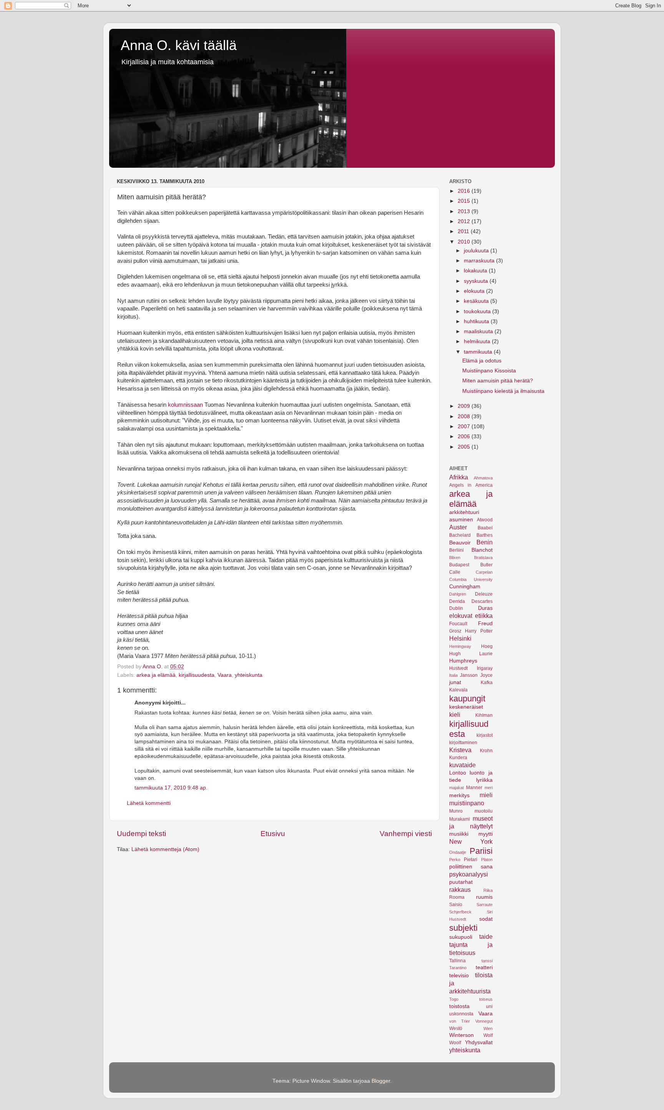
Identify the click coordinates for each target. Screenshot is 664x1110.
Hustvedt (458, 668)
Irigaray (485, 668)
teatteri (484, 967)
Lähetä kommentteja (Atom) (165, 849)
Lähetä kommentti (149, 803)
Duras (485, 608)
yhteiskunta (248, 675)
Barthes (484, 535)
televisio (459, 975)
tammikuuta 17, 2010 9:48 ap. (171, 788)
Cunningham (464, 586)
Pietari (470, 859)
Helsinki (460, 638)
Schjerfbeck (460, 912)
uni (489, 1006)
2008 (464, 416)
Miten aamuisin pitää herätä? (497, 381)
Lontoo (457, 773)
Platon (487, 859)
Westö (455, 1028)
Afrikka (458, 477)
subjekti (463, 928)
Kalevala (458, 690)
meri (489, 787)
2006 (464, 436)
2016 (464, 191)
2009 (464, 406)
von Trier (459, 1021)
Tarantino (457, 967)
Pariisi (481, 851)
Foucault (458, 623)
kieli (454, 714)
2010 (464, 242)
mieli (486, 794)
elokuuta (475, 291)
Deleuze (484, 594)
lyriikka (484, 780)
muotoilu (484, 811)
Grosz (455, 631)
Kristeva (460, 749)
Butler (486, 565)
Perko (454, 859)
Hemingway (460, 646)
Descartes (482, 601)
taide (486, 936)
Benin (484, 542)
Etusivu (273, 834)
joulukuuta (477, 251)
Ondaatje (457, 852)
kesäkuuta (477, 301)
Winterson (461, 1035)
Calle (454, 572)
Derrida (457, 601)
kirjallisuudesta (196, 675)
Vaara (224, 675)
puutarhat (461, 882)
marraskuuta (480, 261)
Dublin (456, 608)
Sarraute (484, 904)
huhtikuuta (477, 321)
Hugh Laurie (471, 653)
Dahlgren (457, 594)
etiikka (484, 615)
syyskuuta (477, 281)
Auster (458, 527)
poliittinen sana (471, 867)
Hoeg (487, 646)
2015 (464, 201)
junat (455, 682)
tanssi (487, 960)
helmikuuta (478, 341)
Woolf (455, 1042)
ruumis (484, 897)
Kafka (487, 682)
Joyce (486, 675)
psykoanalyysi (468, 874)
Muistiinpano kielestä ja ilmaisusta (503, 391)
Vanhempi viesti (406, 834)
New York (471, 841)
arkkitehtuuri (464, 512)
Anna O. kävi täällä (179, 45)
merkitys (459, 795)
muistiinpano (466, 803)
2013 (464, 211)
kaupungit (467, 698)
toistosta (459, 1006)
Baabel (485, 528)
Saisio (455, 904)
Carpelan (484, 572)
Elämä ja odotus (481, 361)
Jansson (469, 675)
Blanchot (482, 550)
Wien (488, 1028)
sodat (486, 919)
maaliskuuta (479, 331)
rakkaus (460, 889)
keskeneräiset (466, 707)
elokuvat (460, 615)
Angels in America (471, 485)
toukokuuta (478, 311)
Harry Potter (478, 631)
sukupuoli (460, 937)
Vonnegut (484, 1021)
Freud (485, 623)
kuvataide (462, 764)
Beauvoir (460, 543)
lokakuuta (476, 271)
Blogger (381, 1081)
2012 (464, 221)
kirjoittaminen (463, 742)
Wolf (488, 1035)
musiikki (458, 834)
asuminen (461, 519)
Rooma (457, 897)
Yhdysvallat (479, 1042)
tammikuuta (479, 352)
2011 (464, 231)
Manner (474, 787)
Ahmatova (483, 478)
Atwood (485, 519)
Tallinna (457, 960)
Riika (488, 890)
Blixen (454, 557)
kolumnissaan (185, 405)
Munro (456, 811)
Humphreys (463, 661)
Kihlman (484, 715)
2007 (464, 426)
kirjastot (484, 735)
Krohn (486, 750)
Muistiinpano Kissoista (489, 371)
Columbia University (471, 579)
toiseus (486, 999)
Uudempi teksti (141, 834)
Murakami (459, 819)
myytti (485, 834)
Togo (453, 999)
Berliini (456, 550)
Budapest (459, 565)
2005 (464, 447)
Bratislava (483, 557)
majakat (456, 787)
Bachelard (460, 535)
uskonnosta (461, 1014)
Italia (453, 675)
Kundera (458, 757)
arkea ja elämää (156, 675)
